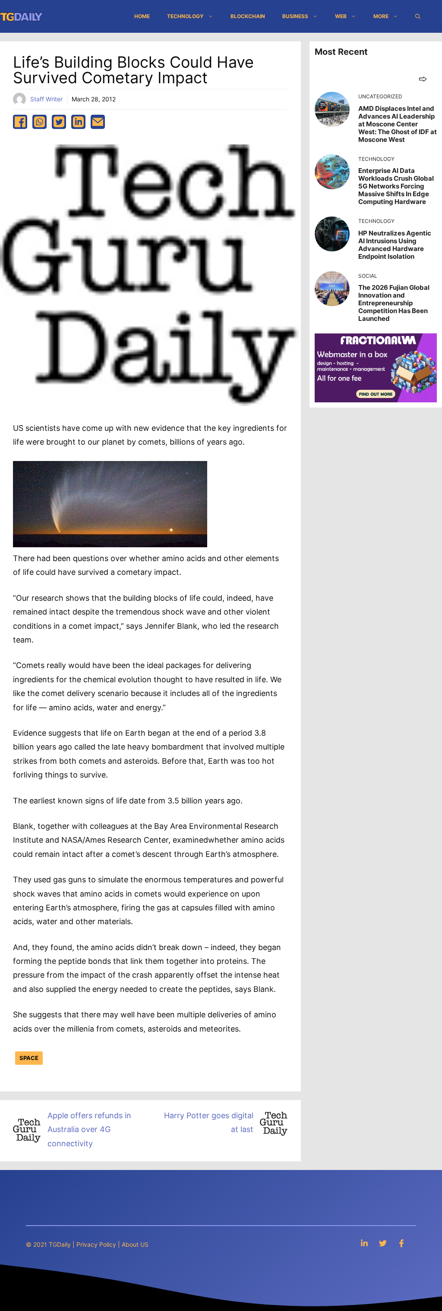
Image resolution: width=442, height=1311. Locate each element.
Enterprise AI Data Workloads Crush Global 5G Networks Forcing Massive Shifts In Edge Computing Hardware (396, 186)
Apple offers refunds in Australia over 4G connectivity (89, 1129)
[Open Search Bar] (418, 16)
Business (295, 16)
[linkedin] (78, 122)
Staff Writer (46, 99)
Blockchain (247, 16)
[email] (98, 122)
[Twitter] (383, 1243)
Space (28, 1057)
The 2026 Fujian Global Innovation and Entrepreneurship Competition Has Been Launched (393, 303)
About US (135, 1244)
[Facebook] (401, 1243)
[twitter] (59, 122)
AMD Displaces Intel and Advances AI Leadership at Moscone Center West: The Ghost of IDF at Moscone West (397, 124)
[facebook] (20, 122)
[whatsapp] (39, 122)
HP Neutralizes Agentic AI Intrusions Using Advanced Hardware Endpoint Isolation (394, 244)
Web (341, 16)
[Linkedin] (364, 1243)
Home (142, 16)
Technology (185, 16)
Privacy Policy (96, 1244)
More (380, 16)
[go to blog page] (422, 78)
